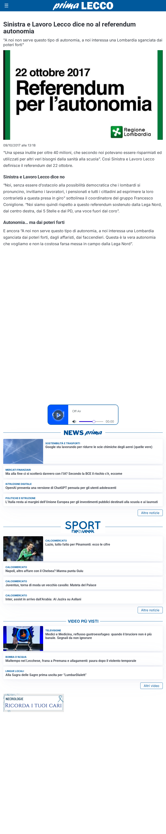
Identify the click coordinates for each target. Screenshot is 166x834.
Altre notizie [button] (150, 513)
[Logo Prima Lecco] (83, 5)
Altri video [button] (151, 686)
